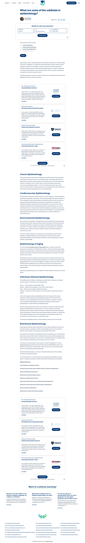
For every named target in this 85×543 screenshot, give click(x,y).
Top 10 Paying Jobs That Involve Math (67, 532)
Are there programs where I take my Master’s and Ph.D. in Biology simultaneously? (39, 368)
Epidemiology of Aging (28, 51)
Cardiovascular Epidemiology (29, 47)
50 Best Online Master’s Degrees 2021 (29, 371)
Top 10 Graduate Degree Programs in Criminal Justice (46, 534)
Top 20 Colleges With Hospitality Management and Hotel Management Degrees (20, 532)
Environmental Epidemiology (29, 49)
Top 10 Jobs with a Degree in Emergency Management (46, 532)
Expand (23, 55)
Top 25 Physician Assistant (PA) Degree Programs (70, 523)
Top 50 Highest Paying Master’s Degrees (29, 365)
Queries (19, 3)
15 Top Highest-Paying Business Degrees (43, 525)
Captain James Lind (24, 344)
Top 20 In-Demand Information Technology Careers (70, 530)
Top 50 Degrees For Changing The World (68, 525)
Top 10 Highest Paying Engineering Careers (68, 527)
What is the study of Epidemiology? (28, 387)
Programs (7, 3)
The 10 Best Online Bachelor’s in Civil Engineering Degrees (16, 536)
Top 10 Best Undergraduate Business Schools (69, 534)
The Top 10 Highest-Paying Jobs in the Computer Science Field (48, 527)
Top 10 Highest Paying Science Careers (12, 523)
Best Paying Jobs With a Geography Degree (44, 530)
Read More (8, 504)
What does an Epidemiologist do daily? (29, 378)
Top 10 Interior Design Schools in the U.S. (43, 523)
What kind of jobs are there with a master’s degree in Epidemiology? (36, 384)
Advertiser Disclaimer (49, 541)
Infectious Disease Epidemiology (30, 53)
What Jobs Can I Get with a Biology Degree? (30, 375)
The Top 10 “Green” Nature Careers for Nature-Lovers (15, 527)
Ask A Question (26, 3)
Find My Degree (71, 3)
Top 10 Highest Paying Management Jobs (13, 534)
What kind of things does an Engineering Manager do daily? (42, 494)
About (33, 3)
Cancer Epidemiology (28, 45)
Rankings (14, 3)
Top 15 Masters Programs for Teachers (12, 530)
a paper (22, 261)
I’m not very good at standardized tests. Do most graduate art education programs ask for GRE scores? (68, 496)
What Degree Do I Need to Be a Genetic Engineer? (31, 391)
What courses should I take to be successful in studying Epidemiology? (36, 381)
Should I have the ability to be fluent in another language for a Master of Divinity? (16, 495)
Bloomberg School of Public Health (37, 247)
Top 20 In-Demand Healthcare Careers (43, 536)
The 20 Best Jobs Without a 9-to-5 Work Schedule (14, 525)
